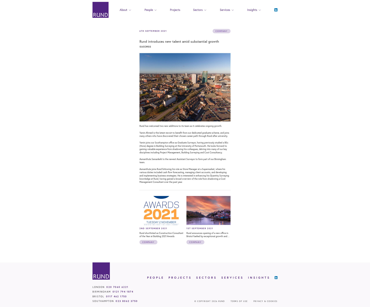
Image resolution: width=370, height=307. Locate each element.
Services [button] (225, 10)
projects (180, 277)
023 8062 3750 (127, 301)
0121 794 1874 (123, 291)
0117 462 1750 (116, 296)
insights (259, 277)
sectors (206, 277)
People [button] (149, 10)
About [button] (123, 10)
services (232, 277)
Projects (175, 10)
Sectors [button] (198, 10)
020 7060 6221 (117, 286)
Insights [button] (252, 10)
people (155, 277)
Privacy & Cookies (266, 301)
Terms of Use (239, 301)
